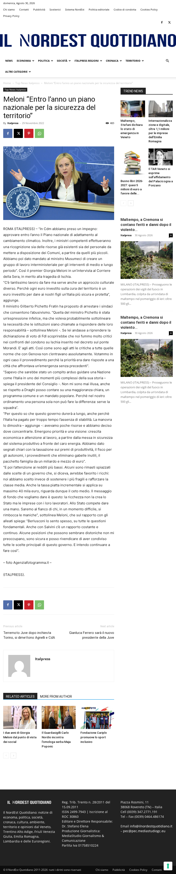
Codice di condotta (125, 9)
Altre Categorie (16, 71)
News (9, 60)
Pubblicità (39, 9)
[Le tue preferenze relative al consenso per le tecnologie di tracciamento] (168, 866)
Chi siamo (9, 9)
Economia (24, 60)
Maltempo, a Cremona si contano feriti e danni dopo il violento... (146, 224)
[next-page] (13, 755)
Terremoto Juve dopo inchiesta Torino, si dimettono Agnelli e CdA (29, 635)
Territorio (133, 60)
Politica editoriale (99, 9)
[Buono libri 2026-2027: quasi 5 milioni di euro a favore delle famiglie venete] (133, 162)
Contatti (24, 9)
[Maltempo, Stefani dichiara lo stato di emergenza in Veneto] (133, 109)
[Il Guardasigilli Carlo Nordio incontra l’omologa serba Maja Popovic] (58, 717)
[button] (167, 61)
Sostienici (55, 9)
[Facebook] (161, 22)
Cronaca (112, 60)
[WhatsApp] (39, 133)
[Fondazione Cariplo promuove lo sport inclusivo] (97, 717)
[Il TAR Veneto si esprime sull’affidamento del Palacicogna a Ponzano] (160, 156)
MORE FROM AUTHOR (56, 696)
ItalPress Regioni (86, 60)
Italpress (12, 123)
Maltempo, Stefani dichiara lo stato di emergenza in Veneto (132, 129)
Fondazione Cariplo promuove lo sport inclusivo (93, 737)
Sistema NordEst (74, 9)
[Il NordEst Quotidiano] (88, 41)
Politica (44, 60)
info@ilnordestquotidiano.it (151, 826)
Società (62, 60)
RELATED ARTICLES (20, 696)
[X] (169, 22)
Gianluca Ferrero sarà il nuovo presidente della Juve (91, 635)
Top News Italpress (27, 83)
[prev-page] (6, 755)
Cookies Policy (149, 9)
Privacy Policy (11, 16)
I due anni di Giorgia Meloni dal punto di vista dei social (19, 737)
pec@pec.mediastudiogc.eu (144, 831)
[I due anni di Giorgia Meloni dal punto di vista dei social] (20, 717)
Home (7, 83)
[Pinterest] (28, 133)
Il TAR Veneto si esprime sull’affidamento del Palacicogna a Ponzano (160, 177)
